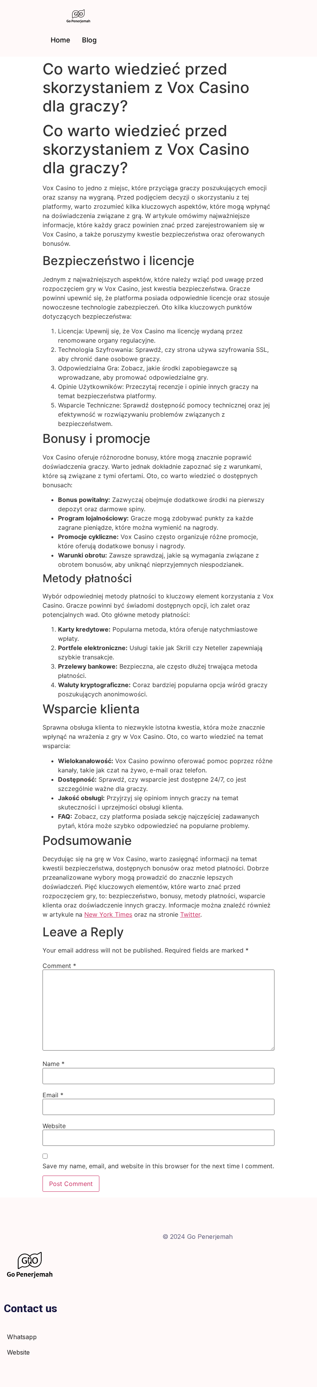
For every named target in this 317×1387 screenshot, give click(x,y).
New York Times (108, 914)
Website (54, 1126)
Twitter (190, 914)
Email (53, 1095)
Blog (89, 40)
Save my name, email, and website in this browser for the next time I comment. (158, 1166)
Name (54, 1064)
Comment (59, 966)
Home (60, 40)
